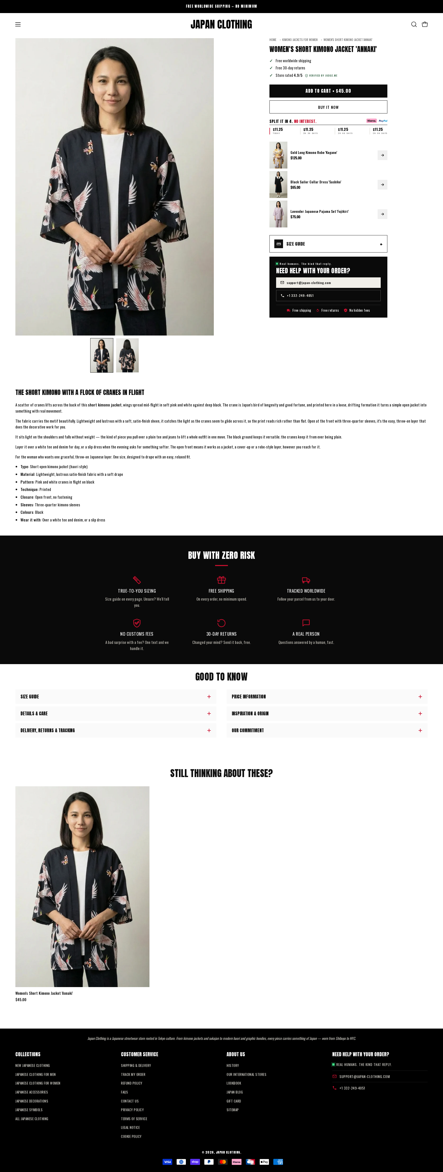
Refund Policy (132, 1083)
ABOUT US (236, 1053)
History (233, 1065)
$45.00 (20, 999)
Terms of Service (134, 1118)
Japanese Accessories (31, 1092)
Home (272, 39)
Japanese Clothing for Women (38, 1083)
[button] (414, 24)
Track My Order (133, 1074)
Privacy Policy (132, 1109)
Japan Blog (235, 1092)
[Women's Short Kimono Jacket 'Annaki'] (101, 355)
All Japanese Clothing (31, 1118)
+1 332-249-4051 (300, 295)
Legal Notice (130, 1127)
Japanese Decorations (31, 1100)
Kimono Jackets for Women (300, 39)
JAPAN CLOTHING (228, 1152)
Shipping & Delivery (136, 1065)
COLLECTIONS (28, 1053)
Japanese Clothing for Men (35, 1074)
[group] (221, 6)
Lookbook (234, 1083)
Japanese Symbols (29, 1109)
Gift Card (234, 1100)
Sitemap (233, 1109)
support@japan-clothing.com (309, 282)
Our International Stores (246, 1074)
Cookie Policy (131, 1136)
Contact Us (130, 1100)
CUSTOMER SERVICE (139, 1053)
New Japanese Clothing (32, 1065)
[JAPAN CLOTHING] (221, 24)
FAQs (124, 1092)
